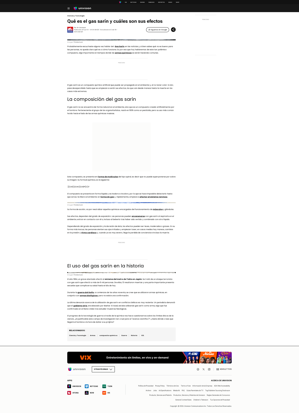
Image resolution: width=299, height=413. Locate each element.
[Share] (173, 29)
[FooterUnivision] (76, 369)
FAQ (183, 390)
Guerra (124, 335)
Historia (134, 335)
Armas (92, 335)
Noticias (133, 2)
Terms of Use (186, 386)
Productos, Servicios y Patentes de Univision (189, 395)
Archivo (148, 390)
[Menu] (68, 8)
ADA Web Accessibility (222, 386)
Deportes (161, 2)
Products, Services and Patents (160, 395)
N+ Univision (81, 28)
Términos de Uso (172, 386)
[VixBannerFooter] (149, 357)
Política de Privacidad (145, 386)
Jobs (155, 390)
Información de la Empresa (202, 386)
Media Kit (176, 390)
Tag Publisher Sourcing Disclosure (217, 390)
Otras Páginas (101, 369)
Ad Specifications (165, 390)
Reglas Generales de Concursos (218, 395)
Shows (142, 2)
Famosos (151, 2)
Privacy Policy (160, 386)
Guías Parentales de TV (195, 390)
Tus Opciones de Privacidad (220, 400)
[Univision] (82, 8)
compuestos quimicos (108, 335)
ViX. (142, 335)
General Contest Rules (183, 400)
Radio (170, 2)
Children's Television (200, 400)
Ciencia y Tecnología (76, 16)
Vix (126, 2)
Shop (177, 2)
